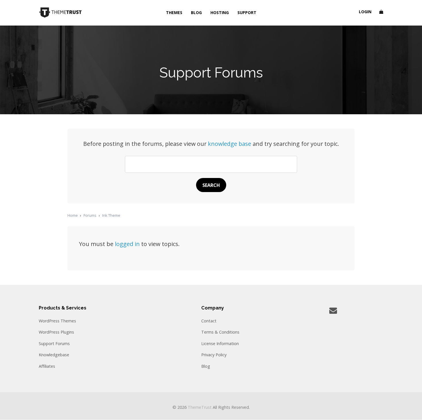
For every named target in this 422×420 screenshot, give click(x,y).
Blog (205, 366)
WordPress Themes (57, 321)
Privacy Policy (214, 354)
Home (72, 215)
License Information (220, 343)
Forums (90, 215)
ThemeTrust (200, 407)
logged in (127, 244)
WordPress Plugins (56, 332)
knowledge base (229, 144)
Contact (208, 321)
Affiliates (47, 366)
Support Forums (54, 343)
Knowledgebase (54, 354)
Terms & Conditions (220, 332)
